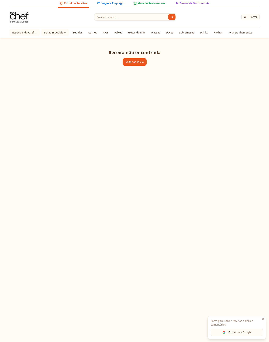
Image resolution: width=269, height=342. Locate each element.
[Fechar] (263, 318)
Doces (169, 32)
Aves (106, 32)
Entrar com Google (239, 332)
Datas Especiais (53, 32)
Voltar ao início (135, 62)
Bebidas (78, 32)
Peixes (118, 32)
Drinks (204, 32)
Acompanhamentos (240, 32)
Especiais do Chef (23, 32)
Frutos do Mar (136, 32)
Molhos (218, 32)
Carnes (92, 32)
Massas (155, 32)
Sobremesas (186, 32)
